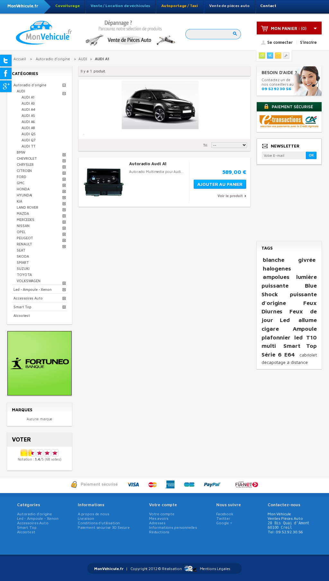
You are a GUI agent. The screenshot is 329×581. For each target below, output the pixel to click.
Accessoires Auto (27, 298)
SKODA (23, 256)
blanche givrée (289, 259)
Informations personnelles (173, 527)
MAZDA (23, 213)
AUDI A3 (28, 103)
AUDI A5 (28, 115)
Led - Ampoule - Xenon (32, 289)
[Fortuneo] (39, 393)
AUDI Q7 (29, 140)
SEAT (21, 250)
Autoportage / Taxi (179, 5)
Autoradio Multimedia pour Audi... (156, 171)
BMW (21, 152)
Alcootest (21, 315)
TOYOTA (24, 274)
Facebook (224, 513)
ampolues (276, 276)
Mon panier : (285, 28)
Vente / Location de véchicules (120, 5)
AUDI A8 (28, 128)
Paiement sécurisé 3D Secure (104, 527)
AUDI (21, 91)
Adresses (157, 522)
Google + (224, 522)
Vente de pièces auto (229, 5)
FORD (21, 177)
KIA (19, 201)
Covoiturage (67, 5)
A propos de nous (93, 513)
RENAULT (24, 244)
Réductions (159, 531)
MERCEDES (25, 219)
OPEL (21, 232)
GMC (20, 183)
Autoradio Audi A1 (147, 163)
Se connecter (279, 42)
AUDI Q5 (29, 134)
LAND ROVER (27, 207)
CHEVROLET (27, 158)
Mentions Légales (215, 568)
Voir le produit (230, 196)
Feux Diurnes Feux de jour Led (289, 311)
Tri (205, 145)
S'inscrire (308, 42)
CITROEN (24, 170)
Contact (268, 5)
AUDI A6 (28, 121)
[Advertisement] (289, 203)
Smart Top (22, 307)
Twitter (223, 518)
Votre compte (163, 504)
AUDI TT (29, 146)
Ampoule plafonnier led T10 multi (289, 337)
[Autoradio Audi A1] (104, 182)
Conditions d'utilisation (99, 522)
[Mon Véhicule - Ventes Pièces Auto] (44, 33)
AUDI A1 (28, 97)
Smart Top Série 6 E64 (289, 350)
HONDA (23, 189)
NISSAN (23, 226)
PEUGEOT (25, 238)
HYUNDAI (24, 195)
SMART (23, 262)
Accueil (19, 58)
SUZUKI (23, 268)
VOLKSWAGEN (28, 281)
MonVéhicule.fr (22, 5)
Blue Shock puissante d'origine (289, 294)
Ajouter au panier (220, 184)
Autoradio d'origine (29, 85)
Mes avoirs (159, 518)
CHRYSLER (25, 164)
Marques (22, 409)
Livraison (86, 518)
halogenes (277, 268)
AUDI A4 (28, 109)
